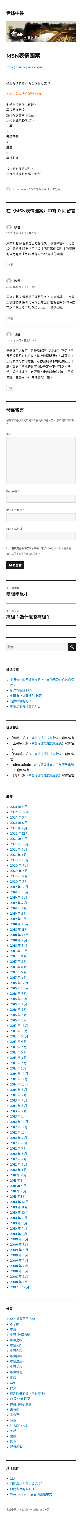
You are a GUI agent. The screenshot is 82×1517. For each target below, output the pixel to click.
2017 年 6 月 (18, 967)
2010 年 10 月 (19, 1212)
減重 (13, 1420)
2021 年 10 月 (19, 844)
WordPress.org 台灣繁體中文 (31, 1494)
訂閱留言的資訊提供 (24, 1489)
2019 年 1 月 (18, 919)
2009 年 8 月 (19, 1239)
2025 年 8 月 (18, 807)
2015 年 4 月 (18, 1058)
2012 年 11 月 (19, 1127)
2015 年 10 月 (19, 1036)
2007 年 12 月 (19, 1287)
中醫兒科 (16, 1340)
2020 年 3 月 (19, 881)
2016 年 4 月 (18, 1004)
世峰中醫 (15, 13)
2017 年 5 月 (18, 972)
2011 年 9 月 (18, 1175)
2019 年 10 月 (19, 892)
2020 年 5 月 (19, 876)
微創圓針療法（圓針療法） (28, 1393)
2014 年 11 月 (19, 1079)
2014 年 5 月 (18, 1095)
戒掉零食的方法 (20, 701)
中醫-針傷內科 (20, 1335)
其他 (13, 1383)
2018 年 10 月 (19, 935)
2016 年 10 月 (19, 988)
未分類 (14, 1409)
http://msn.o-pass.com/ (24, 67)
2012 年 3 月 (18, 1170)
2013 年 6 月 (18, 1106)
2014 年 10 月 (19, 1084)
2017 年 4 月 (18, 977)
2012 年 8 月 (18, 1143)
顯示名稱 (12, 491)
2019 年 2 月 (18, 913)
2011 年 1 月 (18, 1196)
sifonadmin (19, 189)
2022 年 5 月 (18, 839)
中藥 (13, 1329)
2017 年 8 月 (18, 961)
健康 (13, 1377)
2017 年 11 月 (18, 951)
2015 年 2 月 (18, 1063)
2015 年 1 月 (18, 1068)
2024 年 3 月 (19, 817)
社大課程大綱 (19, 1425)
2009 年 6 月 (19, 1250)
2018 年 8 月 (18, 945)
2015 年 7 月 (18, 1047)
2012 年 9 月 (18, 1138)
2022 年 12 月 (19, 833)
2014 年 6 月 (18, 1090)
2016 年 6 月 (18, 999)
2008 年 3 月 (19, 1271)
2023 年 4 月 (18, 823)
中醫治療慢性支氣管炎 (25, 706)
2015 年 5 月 (18, 1052)
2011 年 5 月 (18, 1186)
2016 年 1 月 (18, 1020)
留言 (9, 433)
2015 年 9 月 (18, 1042)
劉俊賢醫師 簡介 (21, 690)
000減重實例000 (22, 1319)
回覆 (10, 264)
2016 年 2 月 (18, 1015)
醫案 (13, 1436)
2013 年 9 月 (18, 1100)
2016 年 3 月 (18, 1010)
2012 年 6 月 (18, 1154)
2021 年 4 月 (18, 849)
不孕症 (14, 1324)
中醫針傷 (16, 1372)
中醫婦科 (16, 1356)
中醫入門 (16, 1345)
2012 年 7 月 (18, 1148)
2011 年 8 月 (18, 1180)
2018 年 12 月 (19, 924)
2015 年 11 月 (18, 1031)
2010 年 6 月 (18, 1223)
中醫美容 (16, 1367)
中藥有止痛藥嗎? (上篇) (26, 696)
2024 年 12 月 (19, 812)
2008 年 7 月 (19, 1266)
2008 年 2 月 (19, 1276)
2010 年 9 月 (18, 1218)
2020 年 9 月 (19, 865)
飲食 (13, 1441)
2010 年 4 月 (18, 1228)
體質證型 (16, 1447)
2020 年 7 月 (19, 871)
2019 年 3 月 (18, 908)
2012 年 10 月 (19, 1132)
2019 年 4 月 (18, 903)
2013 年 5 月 (18, 1111)
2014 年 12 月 (19, 1074)
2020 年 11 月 (19, 860)
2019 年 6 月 (18, 897)
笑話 (13, 1431)
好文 (13, 1388)
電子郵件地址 (15, 510)
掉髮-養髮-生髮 (20, 1404)
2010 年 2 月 (18, 1234)
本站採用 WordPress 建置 (34, 1509)
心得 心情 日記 (20, 1399)
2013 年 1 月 (18, 1116)
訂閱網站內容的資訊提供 (27, 1484)
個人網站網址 (14, 528)
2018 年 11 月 (19, 929)
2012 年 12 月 (19, 1122)
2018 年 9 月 (18, 940)
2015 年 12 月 (19, 1026)
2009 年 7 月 (19, 1244)
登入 (13, 1478)
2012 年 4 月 (18, 1164)
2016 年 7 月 (18, 994)
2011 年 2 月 (18, 1191)
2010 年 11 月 (19, 1207)
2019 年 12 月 (19, 887)
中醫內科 (16, 1351)
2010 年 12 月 (19, 1202)
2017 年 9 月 (18, 956)
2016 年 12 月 (19, 983)
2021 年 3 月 (18, 855)
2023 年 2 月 (18, 828)
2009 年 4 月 (19, 1260)
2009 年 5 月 (19, 1255)
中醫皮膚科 (17, 1361)
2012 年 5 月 (18, 1159)
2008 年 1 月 (19, 1282)
